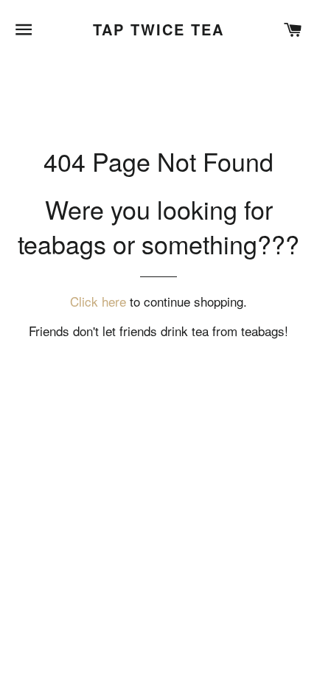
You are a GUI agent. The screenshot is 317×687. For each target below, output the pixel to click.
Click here (98, 301)
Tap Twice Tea (158, 29)
